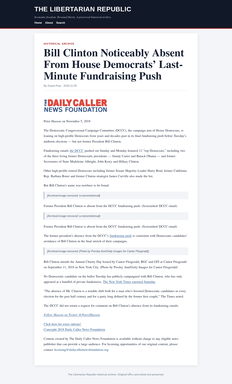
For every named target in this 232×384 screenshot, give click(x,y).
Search (60, 22)
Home (38, 22)
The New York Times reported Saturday (129, 281)
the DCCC (77, 150)
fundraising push (121, 235)
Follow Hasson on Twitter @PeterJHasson (72, 314)
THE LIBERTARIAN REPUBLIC (82, 9)
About (49, 22)
